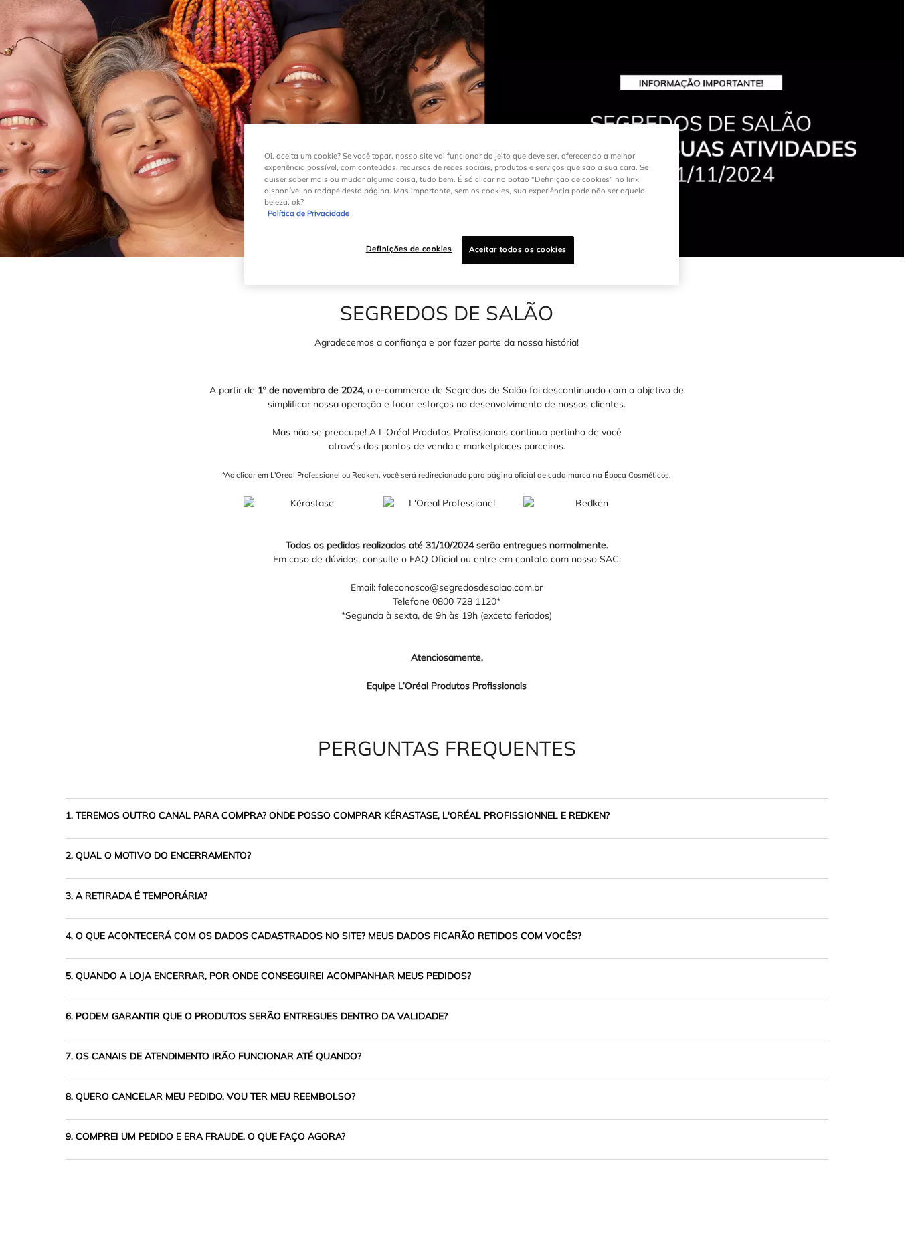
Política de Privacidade (308, 213)
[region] (461, 204)
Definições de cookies (409, 248)
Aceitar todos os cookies (518, 249)
